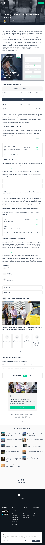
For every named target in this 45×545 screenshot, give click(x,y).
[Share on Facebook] (26, 418)
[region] (21, 537)
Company (14, 510)
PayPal (34, 513)
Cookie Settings (15, 524)
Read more (22, 351)
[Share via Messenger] (22, 418)
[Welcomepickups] (2, 3)
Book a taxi (41, 2)
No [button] (30, 375)
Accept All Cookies (36, 540)
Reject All (27, 540)
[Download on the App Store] (6, 511)
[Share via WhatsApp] (19, 418)
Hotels (23, 510)
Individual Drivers (25, 515)
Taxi (6, 104)
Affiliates (24, 513)
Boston (8, 12)
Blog (13, 511)
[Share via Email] (15, 418)
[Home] (22, 495)
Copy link (22, 421)
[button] (20, 88)
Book (23, 99)
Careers (13, 523)
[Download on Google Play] (6, 514)
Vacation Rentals (25, 511)
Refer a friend (14, 521)
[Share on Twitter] (29, 418)
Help (23, 498)
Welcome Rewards (15, 519)
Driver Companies (26, 517)
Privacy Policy (15, 517)
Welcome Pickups (8, 95)
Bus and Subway (8, 108)
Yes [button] (25, 375)
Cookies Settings (6, 540)
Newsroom (14, 513)
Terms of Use (14, 515)
